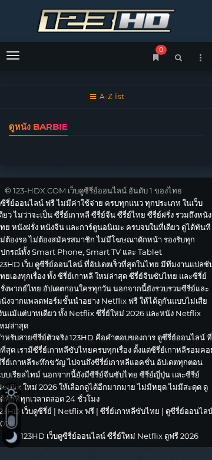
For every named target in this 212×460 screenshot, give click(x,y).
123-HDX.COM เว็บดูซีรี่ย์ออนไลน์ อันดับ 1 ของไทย (97, 190)
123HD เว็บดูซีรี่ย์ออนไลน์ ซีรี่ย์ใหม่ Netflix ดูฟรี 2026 (106, 19)
